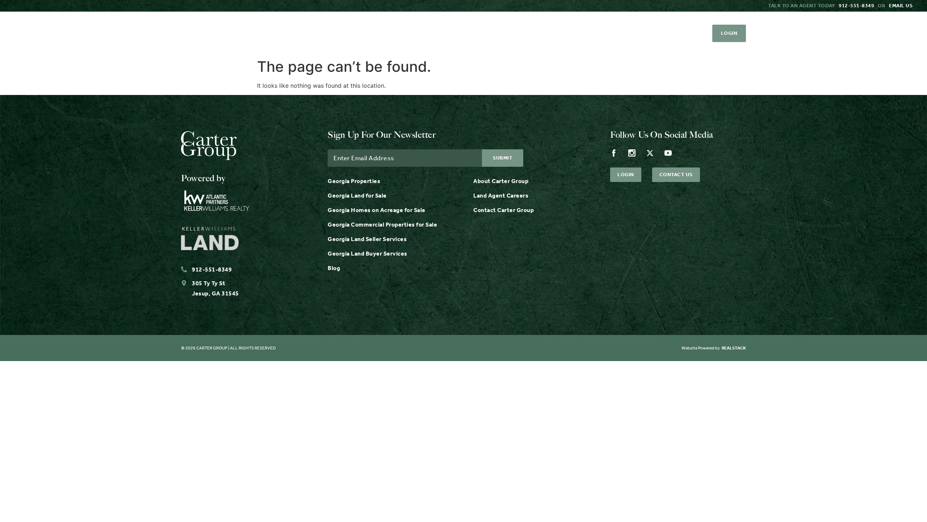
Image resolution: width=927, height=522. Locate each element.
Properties (342, 33)
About (518, 33)
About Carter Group (500, 181)
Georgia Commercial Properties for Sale (382, 224)
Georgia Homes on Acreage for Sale (376, 210)
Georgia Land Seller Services (367, 239)
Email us (901, 6)
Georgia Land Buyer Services (367, 253)
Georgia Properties (354, 181)
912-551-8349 (856, 6)
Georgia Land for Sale (357, 195)
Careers (560, 33)
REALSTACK (734, 348)
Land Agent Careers (500, 195)
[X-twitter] (676, 33)
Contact (605, 33)
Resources (462, 33)
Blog (334, 268)
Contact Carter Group (503, 210)
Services (402, 33)
